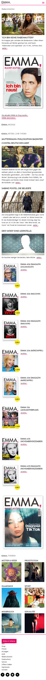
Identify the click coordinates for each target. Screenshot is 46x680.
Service (4, 662)
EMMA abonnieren (8, 118)
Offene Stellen (7, 664)
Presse (4, 649)
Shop (3, 646)
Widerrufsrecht (7, 657)
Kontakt (4, 670)
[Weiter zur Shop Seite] (23, 81)
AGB (3, 654)
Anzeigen (5, 651)
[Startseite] (23, 2)
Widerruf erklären (9, 641)
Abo (3, 644)
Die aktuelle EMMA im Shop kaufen (14, 115)
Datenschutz (6, 659)
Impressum (6, 667)
